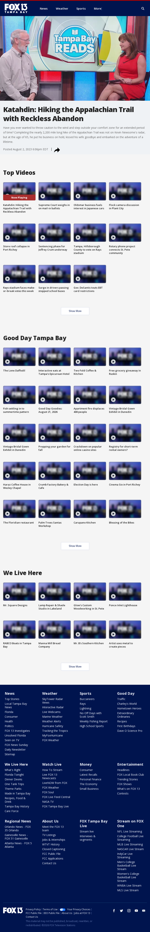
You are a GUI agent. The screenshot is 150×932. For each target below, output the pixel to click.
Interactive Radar (53, 707)
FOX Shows (124, 784)
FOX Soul (48, 792)
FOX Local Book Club (130, 774)
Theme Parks (13, 789)
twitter (121, 911)
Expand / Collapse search (143, 8)
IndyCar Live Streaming (125, 855)
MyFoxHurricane (52, 735)
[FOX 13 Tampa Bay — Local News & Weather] (17, 8)
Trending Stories (127, 779)
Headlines (123, 770)
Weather (49, 693)
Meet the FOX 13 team (53, 828)
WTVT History (51, 844)
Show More (75, 311)
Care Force (12, 811)
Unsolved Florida (15, 735)
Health (9, 721)
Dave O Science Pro (129, 731)
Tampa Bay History (17, 806)
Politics (9, 726)
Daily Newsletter (15, 749)
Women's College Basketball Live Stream (128, 877)
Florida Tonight (14, 774)
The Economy (88, 784)
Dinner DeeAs (13, 779)
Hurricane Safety (52, 726)
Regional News (18, 821)
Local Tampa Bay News (16, 705)
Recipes (122, 721)
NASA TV (48, 801)
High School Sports (92, 726)
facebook (114, 911)
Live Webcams (51, 712)
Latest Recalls (88, 774)
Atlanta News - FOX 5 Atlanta (18, 845)
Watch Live (52, 764)
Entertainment (130, 764)
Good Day (125, 693)
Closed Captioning (53, 849)
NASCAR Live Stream (130, 849)
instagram (129, 911)
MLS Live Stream (128, 890)
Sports (85, 693)
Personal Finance (90, 779)
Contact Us (49, 863)
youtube (136, 911)
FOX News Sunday (16, 745)
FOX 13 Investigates (17, 731)
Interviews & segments (88, 837)
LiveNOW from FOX (54, 783)
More (97, 8)
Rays (83, 704)
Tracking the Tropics (55, 731)
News (9, 693)
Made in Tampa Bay (17, 793)
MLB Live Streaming (130, 844)
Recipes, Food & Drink (15, 799)
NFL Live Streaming (129, 831)
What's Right (13, 770)
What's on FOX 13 (128, 789)
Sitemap (10, 754)
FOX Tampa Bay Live (55, 806)
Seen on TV (12, 740)
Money (86, 764)
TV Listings (49, 835)
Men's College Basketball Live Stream (126, 865)
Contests (123, 793)
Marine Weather (52, 716)
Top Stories (12, 699)
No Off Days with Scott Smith (91, 714)
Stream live (87, 831)
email (144, 911)
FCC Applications (52, 858)
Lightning (85, 708)
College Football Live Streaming (130, 837)
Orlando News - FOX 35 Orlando (18, 828)
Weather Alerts (51, 721)
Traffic (121, 699)
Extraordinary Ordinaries (125, 714)
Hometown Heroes (129, 708)
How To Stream (52, 770)
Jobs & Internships (53, 839)
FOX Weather (50, 740)
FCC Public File (51, 854)
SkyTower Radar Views (52, 700)
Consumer (11, 716)
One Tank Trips (14, 784)
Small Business (89, 789)
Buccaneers (87, 699)
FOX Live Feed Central (56, 797)
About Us (50, 821)
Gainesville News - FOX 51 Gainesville (16, 836)
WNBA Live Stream (129, 885)
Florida (9, 712)
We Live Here (16, 764)
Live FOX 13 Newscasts (49, 776)
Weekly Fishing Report (94, 721)
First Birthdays (126, 726)
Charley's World (127, 704)
